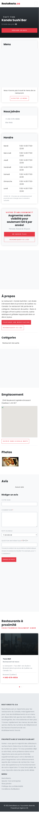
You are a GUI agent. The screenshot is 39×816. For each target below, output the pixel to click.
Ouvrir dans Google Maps (15, 441)
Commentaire (7, 510)
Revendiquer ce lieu (13, 327)
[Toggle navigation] (36, 4)
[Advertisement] (19, 269)
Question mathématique (11, 541)
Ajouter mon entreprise (11, 781)
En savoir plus (19, 234)
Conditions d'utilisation (11, 789)
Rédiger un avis (19, 30)
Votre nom (6, 500)
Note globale (7, 531)
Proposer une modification (16, 322)
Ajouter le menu (19, 98)
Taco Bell (7, 659)
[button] (19, 686)
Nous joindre (6, 783)
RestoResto (11, 3)
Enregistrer (9, 559)
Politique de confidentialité (12, 786)
